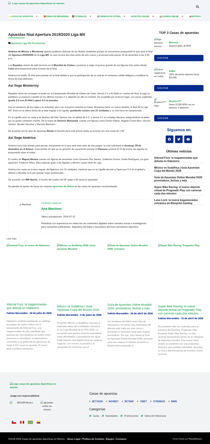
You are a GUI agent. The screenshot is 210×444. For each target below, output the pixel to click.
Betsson (173, 42)
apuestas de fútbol (63, 186)
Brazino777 (175, 101)
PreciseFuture (195, 438)
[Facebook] (169, 139)
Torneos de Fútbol (110, 16)
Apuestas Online (140, 16)
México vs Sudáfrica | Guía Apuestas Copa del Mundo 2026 (78, 308)
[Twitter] (179, 139)
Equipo (110, 439)
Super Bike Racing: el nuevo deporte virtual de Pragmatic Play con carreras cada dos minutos (177, 190)
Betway (129, 401)
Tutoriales (80, 16)
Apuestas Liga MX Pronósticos (28, 43)
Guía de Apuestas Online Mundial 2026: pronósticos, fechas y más (129, 306)
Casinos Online (170, 16)
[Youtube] (188, 139)
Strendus (159, 401)
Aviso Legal (73, 439)
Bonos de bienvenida (57, 16)
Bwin (174, 401)
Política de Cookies (93, 439)
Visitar (163, 58)
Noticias (196, 16)
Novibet (114, 401)
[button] (197, 6)
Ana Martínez (51, 208)
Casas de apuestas (22, 16)
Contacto (121, 439)
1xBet (172, 71)
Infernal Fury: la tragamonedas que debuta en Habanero (27, 306)
